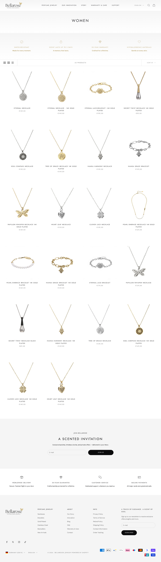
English (138, 5)
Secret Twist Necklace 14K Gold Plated (139, 109)
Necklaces (41, 514)
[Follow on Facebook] (7, 542)
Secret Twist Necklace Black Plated (22, 342)
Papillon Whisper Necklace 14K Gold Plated (22, 225)
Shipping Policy (98, 525)
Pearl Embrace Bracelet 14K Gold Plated (22, 284)
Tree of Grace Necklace (100, 341)
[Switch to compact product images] (13, 63)
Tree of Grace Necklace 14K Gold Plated (61, 167)
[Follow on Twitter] (13, 542)
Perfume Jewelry (49, 5)
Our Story (70, 514)
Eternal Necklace (22, 108)
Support (115, 5)
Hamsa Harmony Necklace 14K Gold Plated (61, 342)
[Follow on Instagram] (19, 542)
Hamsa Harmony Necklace (100, 166)
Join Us (101, 452)
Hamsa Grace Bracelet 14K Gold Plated (61, 284)
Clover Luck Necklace (100, 224)
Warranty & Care (99, 5)
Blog (68, 521)
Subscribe (129, 533)
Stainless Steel (43, 525)
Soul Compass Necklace (22, 166)
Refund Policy (98, 521)
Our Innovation (69, 5)
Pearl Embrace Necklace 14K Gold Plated (139, 225)
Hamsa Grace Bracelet (138, 166)
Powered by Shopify (80, 553)
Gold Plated (42, 521)
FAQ (68, 525)
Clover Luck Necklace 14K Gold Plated (22, 400)
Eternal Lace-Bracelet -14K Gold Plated (100, 109)
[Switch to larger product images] (5, 63)
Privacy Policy (98, 514)
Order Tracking (98, 533)
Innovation (70, 518)
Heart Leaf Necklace (61, 224)
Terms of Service (99, 518)
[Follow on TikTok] (25, 542)
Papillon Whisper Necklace (138, 283)
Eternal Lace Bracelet (99, 283)
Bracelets (41, 518)
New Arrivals (42, 533)
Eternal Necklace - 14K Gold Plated (61, 109)
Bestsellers (41, 529)
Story (83, 5)
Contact (70, 533)
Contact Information (100, 529)
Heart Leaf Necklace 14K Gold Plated (61, 400)
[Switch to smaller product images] (9, 63)
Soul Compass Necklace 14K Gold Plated (138, 342)
